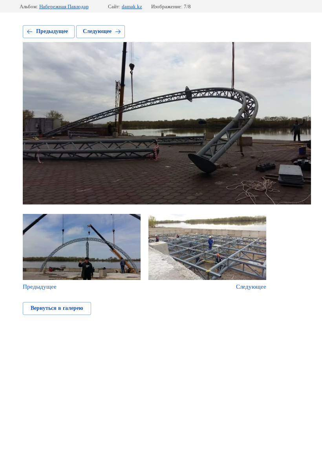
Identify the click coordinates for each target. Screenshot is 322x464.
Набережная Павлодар (64, 6)
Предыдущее (52, 31)
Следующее (97, 31)
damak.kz (132, 6)
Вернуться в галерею (57, 308)
